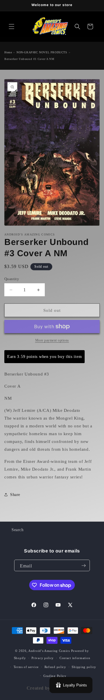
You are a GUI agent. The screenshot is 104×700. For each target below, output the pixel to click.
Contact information (75, 658)
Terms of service (26, 667)
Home (8, 52)
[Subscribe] (83, 565)
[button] (11, 26)
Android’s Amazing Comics (49, 650)
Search (18, 530)
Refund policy (55, 667)
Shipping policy (84, 667)
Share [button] (15, 495)
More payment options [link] (52, 340)
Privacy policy (42, 658)
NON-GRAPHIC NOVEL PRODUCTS (41, 52)
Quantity (11, 279)
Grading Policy (54, 676)
